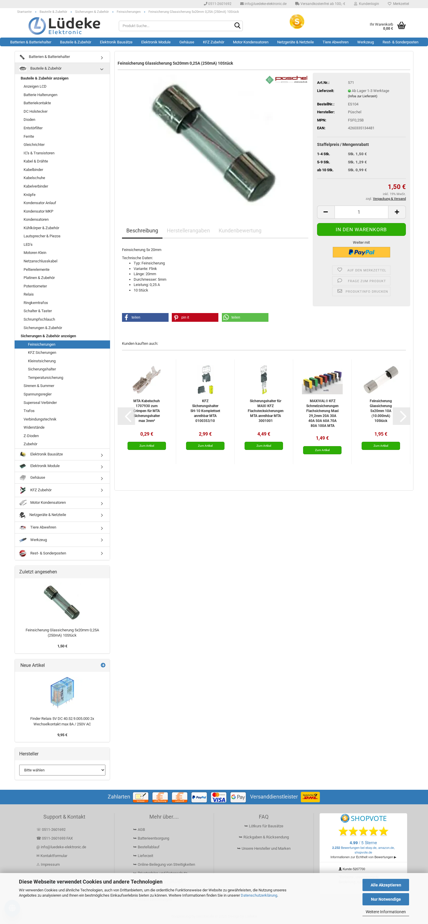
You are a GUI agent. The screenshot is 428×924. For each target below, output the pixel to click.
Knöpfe (30, 194)
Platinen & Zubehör (39, 277)
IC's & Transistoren (39, 153)
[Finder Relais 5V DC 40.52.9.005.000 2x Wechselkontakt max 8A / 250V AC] (62, 692)
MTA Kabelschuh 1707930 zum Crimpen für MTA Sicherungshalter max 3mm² (146, 411)
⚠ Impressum (48, 864)
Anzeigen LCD (35, 86)
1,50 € (62, 646)
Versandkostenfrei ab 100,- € (322, 4)
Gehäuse (186, 42)
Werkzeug (365, 42)
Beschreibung (142, 230)
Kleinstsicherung (42, 361)
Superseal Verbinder (40, 402)
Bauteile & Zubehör (75, 42)
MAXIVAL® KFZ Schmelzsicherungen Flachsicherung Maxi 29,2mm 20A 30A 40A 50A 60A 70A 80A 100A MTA (322, 413)
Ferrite (29, 136)
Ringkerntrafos (36, 303)
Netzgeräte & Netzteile (295, 42)
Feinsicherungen (41, 344)
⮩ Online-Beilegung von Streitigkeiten (164, 864)
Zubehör (30, 444)
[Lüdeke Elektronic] (64, 26)
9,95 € (62, 735)
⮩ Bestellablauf (146, 847)
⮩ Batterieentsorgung (151, 838)
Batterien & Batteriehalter (30, 42)
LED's (28, 244)
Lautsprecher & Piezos (42, 236)
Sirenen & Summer (39, 386)
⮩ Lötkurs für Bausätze (263, 826)
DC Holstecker (35, 111)
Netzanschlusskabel (40, 261)
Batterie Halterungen (40, 95)
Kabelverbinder (36, 186)
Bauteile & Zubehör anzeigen (44, 78)
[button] (326, 212)
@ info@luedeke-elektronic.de (61, 847)
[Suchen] (237, 26)
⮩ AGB (139, 829)
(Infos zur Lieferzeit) (362, 96)
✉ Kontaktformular (51, 856)
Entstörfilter (33, 128)
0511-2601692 (219, 4)
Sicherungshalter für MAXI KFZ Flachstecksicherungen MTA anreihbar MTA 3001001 (266, 411)
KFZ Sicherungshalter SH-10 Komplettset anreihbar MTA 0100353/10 (205, 411)
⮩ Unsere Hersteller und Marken (264, 848)
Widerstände (34, 427)
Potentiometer (35, 286)
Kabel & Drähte (36, 161)
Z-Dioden (31, 436)
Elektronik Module (156, 42)
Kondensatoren (36, 219)
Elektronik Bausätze (116, 42)
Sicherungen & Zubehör (43, 328)
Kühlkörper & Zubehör (41, 228)
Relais (29, 294)
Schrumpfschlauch (39, 319)
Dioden (29, 119)
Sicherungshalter (42, 369)
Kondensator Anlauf (40, 203)
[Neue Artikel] (103, 665)
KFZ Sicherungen (42, 352)
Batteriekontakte (37, 103)
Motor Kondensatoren (250, 42)
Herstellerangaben (188, 230)
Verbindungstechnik (40, 419)
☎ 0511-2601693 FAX (55, 838)
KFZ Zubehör (213, 42)
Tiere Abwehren (336, 42)
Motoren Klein (35, 252)
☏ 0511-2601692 (51, 829)
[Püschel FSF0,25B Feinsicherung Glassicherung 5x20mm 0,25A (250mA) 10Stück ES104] (215, 139)
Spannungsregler (38, 394)
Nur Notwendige (386, 899)
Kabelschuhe (34, 178)
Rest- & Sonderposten (400, 42)
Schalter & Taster (38, 311)
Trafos (29, 411)
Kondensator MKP (38, 211)
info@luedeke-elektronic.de (265, 4)
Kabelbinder (33, 169)
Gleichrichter (34, 144)
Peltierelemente (36, 269)
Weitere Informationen (386, 911)
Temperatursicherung (45, 377)
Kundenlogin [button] (368, 4)
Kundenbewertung (240, 230)
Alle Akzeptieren (386, 885)
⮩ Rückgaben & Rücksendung (264, 837)
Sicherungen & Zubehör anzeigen (48, 336)
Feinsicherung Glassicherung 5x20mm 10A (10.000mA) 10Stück (381, 411)
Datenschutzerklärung (259, 895)
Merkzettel (400, 4)
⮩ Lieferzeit (143, 856)
